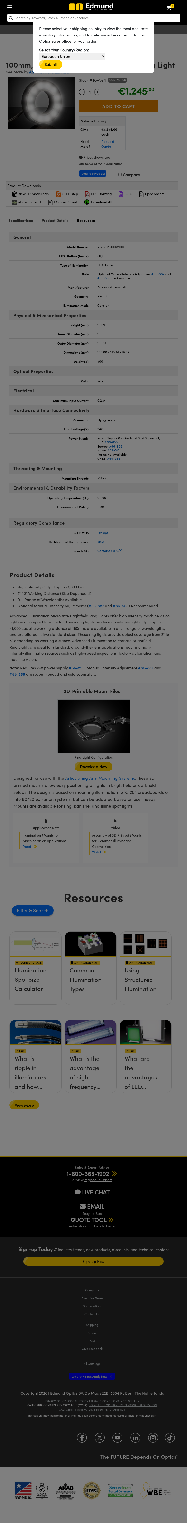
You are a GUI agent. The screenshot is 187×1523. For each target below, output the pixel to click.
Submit (51, 64)
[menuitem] (11, 6)
